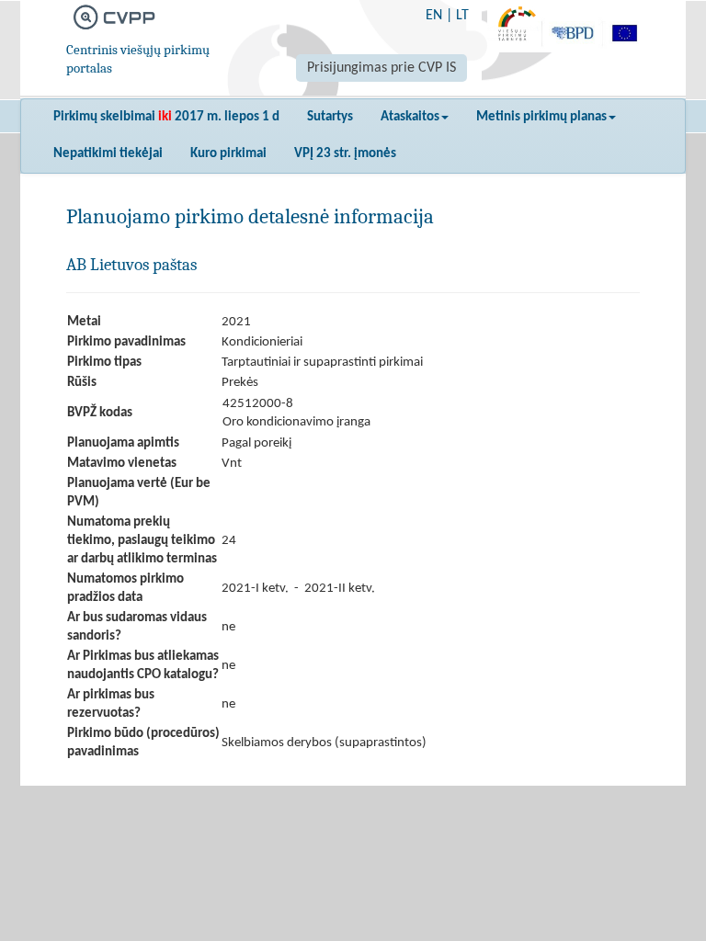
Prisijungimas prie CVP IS (381, 68)
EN (434, 15)
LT (462, 15)
